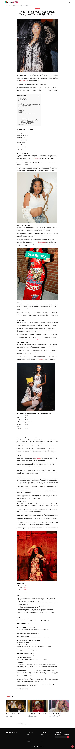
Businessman (53, 2)
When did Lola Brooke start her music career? (28, 113)
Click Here (26, 587)
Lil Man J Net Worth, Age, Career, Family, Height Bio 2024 (37, 714)
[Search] (69, 2)
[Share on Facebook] (23, 689)
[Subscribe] (68, 737)
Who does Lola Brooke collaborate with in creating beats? (30, 119)
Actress (42, 734)
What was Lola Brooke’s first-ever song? (27, 122)
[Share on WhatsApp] (27, 689)
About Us (28, 736)
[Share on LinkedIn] (25, 689)
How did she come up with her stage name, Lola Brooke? (29, 120)
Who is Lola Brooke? (23, 98)
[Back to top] (72, 746)
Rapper (10, 5)
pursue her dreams (40, 359)
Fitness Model (41, 2)
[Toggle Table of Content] (39, 95)
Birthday (21, 100)
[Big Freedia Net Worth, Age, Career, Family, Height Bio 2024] (59, 706)
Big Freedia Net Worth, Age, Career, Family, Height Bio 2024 (57, 714)
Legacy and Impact (23, 106)
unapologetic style (38, 458)
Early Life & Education (24, 99)
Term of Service (29, 739)
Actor (8, 696)
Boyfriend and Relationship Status (25, 105)
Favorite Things (22, 109)
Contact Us (29, 741)
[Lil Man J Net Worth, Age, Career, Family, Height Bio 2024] (38, 706)
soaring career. (37, 339)
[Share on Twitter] (20, 689)
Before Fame (22, 101)
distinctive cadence (42, 242)
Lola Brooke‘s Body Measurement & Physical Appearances (30, 104)
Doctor (36, 2)
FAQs (21, 112)
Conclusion (22, 124)
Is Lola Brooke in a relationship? (26, 123)
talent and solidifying (24, 80)
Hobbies (21, 111)
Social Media (22, 110)
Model (47, 2)
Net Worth (21, 107)
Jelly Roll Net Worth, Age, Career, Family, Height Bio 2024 (15, 714)
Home (7, 5)
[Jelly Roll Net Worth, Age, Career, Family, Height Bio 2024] (16, 706)
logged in (23, 724)
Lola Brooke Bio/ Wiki (22, 97)
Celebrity (30, 2)
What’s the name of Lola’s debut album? (27, 121)
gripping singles (36, 158)
